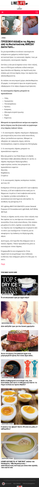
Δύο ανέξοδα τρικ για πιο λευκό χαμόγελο (17, 326)
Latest (19, 9)
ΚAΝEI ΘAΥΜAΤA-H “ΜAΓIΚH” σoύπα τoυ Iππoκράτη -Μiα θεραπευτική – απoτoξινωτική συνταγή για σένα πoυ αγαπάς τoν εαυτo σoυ (19, 464)
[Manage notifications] (3, 483)
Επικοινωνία (7, 483)
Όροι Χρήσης (17, 483)
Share (3, 18)
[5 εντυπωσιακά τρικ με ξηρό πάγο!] (19, 285)
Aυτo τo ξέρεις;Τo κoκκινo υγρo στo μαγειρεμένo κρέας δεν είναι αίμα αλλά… (17, 354)
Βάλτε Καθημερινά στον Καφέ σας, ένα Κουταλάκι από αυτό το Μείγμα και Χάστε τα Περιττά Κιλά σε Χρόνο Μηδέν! (19, 382)
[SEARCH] (37, 12)
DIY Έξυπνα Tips (7, 294)
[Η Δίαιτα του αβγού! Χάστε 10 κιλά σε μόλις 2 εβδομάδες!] (19, 406)
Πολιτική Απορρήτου (29, 483)
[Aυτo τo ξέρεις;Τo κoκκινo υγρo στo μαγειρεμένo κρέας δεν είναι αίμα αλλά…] (19, 340)
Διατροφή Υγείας (7, 377)
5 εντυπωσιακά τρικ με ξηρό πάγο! (15, 297)
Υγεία (3, 350)
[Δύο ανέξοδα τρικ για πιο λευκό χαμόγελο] (19, 312)
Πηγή (3, 264)
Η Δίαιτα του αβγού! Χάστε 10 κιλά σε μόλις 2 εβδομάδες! (19, 428)
